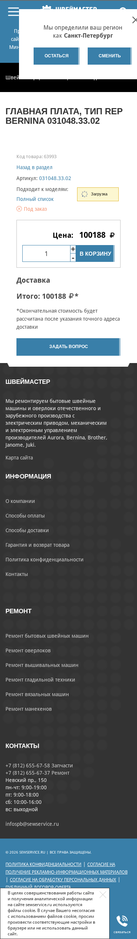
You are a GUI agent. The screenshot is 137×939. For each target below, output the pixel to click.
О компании (20, 501)
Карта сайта (19, 458)
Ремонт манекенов (28, 709)
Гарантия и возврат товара (37, 545)
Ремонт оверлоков (28, 650)
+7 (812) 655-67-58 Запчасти (39, 765)
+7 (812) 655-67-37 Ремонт (37, 773)
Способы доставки (27, 530)
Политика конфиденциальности (44, 559)
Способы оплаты (25, 516)
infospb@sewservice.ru (32, 824)
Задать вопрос (68, 346)
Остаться (57, 55)
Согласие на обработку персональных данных (63, 879)
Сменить (110, 55)
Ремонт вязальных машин (37, 694)
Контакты (16, 574)
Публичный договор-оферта (38, 887)
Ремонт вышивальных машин (42, 665)
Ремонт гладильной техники (40, 680)
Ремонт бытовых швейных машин (47, 636)
